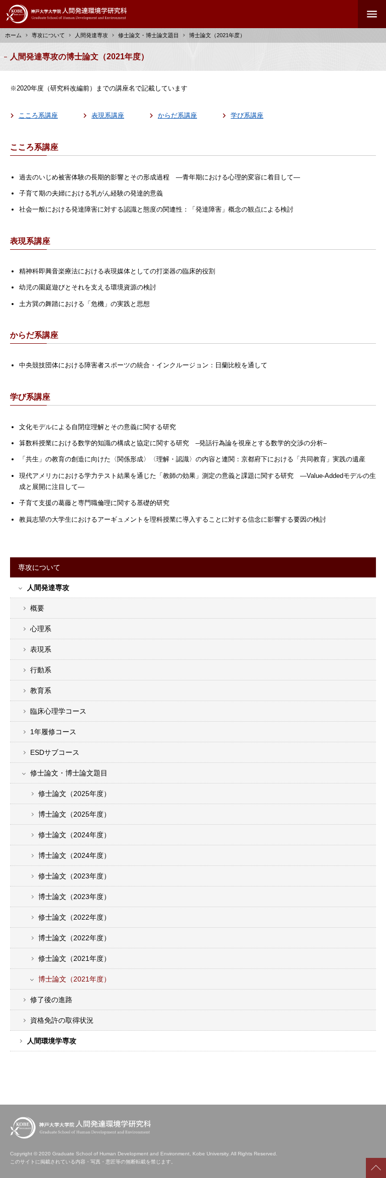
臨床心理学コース (58, 711)
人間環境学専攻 (51, 1041)
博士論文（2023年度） (74, 897)
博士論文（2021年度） (74, 979)
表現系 (40, 649)
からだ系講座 (177, 115)
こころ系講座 (38, 115)
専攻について (48, 35)
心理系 (40, 629)
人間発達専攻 (48, 587)
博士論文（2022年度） (74, 938)
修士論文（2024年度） (74, 835)
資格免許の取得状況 (61, 1020)
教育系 (40, 690)
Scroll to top (376, 1168)
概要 (37, 608)
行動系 (40, 670)
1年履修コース (53, 732)
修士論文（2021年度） (74, 958)
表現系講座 (107, 115)
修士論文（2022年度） (74, 917)
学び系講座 (247, 115)
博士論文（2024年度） (74, 855)
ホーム (13, 35)
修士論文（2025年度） (74, 794)
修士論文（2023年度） (74, 876)
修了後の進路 (51, 1000)
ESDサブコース (54, 752)
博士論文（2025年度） (74, 814)
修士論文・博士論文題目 (148, 35)
